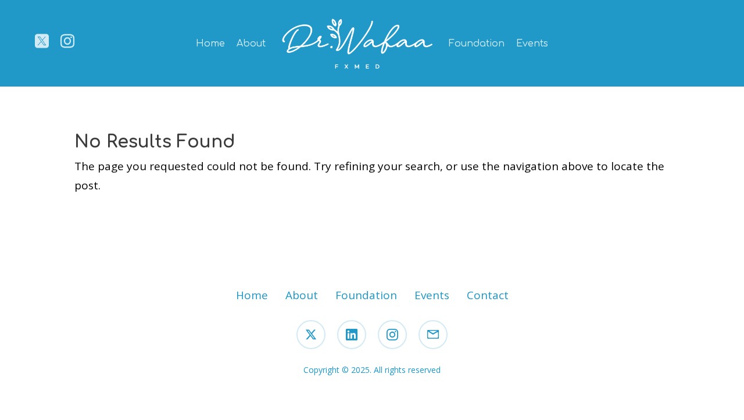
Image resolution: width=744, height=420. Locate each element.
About (251, 43)
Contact (488, 295)
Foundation (477, 43)
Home (210, 43)
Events (532, 43)
